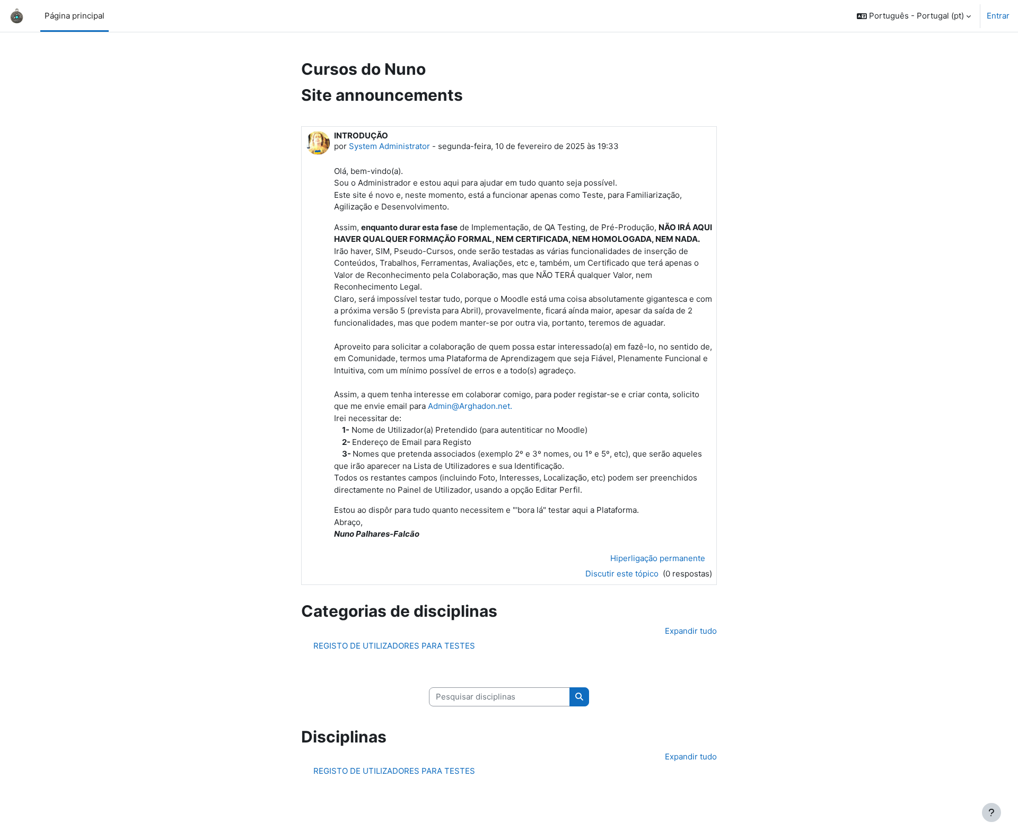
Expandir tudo (691, 631)
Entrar (998, 16)
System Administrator (389, 146)
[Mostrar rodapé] (991, 812)
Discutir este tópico (623, 574)
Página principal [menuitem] (74, 16)
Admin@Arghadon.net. (470, 406)
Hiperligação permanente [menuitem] (657, 558)
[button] (914, 16)
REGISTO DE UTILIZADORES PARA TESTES (394, 646)
